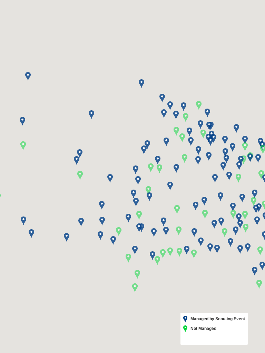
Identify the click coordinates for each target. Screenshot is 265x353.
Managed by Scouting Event (217, 318)
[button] (221, 222)
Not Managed (202, 328)
